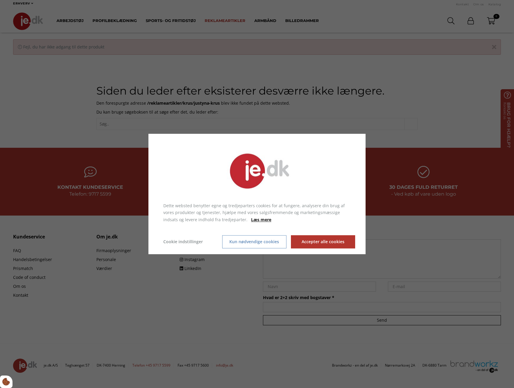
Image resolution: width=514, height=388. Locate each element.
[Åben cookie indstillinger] (6, 382)
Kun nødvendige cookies (254, 242)
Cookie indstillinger (183, 241)
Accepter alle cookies (323, 242)
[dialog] (257, 194)
